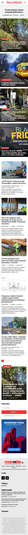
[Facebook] (3, 478)
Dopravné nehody (6, 79)
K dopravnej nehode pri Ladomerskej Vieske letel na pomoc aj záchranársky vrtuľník (13, 499)
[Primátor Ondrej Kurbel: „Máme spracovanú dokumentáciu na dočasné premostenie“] (14, 284)
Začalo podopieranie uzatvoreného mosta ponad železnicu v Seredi (13, 260)
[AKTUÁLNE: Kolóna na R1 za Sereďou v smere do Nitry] (14, 170)
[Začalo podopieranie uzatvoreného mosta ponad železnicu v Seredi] (14, 247)
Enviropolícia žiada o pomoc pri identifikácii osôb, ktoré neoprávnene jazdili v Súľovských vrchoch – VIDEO (14, 390)
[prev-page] (21, 369)
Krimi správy (5, 39)
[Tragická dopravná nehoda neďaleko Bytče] (14, 70)
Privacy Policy (18, 415)
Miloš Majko (11, 265)
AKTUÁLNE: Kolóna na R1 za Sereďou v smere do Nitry (13, 182)
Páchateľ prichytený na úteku (9, 504)
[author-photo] (22, 186)
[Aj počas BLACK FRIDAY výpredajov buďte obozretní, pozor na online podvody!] (14, 140)
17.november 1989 (7, 15)
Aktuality (16, 15)
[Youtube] (7, 478)
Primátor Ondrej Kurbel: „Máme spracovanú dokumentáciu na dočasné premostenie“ (13, 299)
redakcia (3, 187)
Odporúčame (4, 226)
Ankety (22, 15)
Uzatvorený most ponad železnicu (10, 186)
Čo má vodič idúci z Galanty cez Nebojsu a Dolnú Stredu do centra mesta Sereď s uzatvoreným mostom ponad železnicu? (13, 341)
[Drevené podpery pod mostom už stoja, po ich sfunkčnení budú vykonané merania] (14, 206)
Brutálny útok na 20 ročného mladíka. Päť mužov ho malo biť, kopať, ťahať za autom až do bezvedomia (13, 494)
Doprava (3, 265)
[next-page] (12, 361)
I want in (13, 412)
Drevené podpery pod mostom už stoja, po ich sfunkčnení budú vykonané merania (13, 221)
